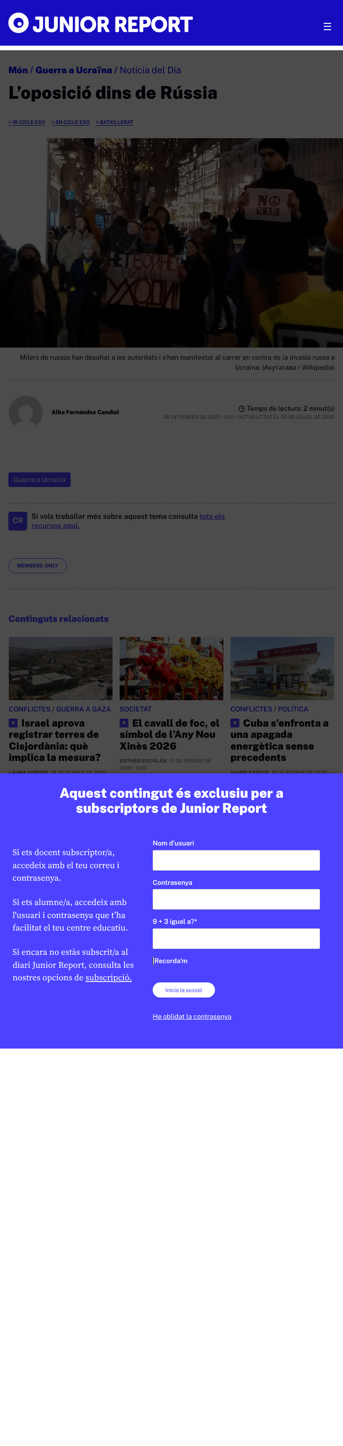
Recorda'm (170, 961)
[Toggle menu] (327, 27)
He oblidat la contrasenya (192, 1017)
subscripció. (108, 977)
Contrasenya (172, 883)
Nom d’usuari (173, 843)
